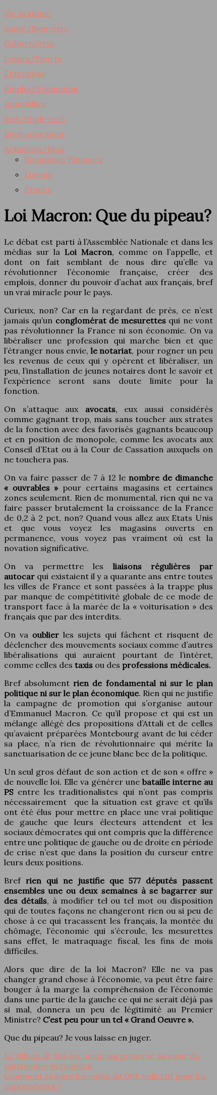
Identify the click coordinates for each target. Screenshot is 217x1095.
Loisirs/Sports (33, 58)
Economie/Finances (63, 159)
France (38, 189)
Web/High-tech (34, 119)
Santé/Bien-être (36, 28)
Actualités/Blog (34, 149)
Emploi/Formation (41, 89)
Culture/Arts (29, 43)
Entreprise (25, 74)
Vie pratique (27, 13)
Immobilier (25, 104)
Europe (38, 174)
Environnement (34, 134)
